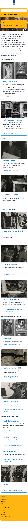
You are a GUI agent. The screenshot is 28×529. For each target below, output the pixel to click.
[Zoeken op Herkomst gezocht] (25, 10)
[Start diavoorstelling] (25, 30)
